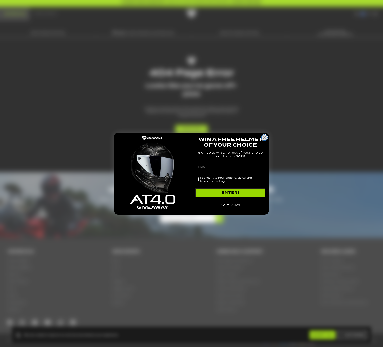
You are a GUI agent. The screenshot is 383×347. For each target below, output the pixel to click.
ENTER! (230, 192)
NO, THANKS (230, 205)
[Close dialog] (264, 138)
